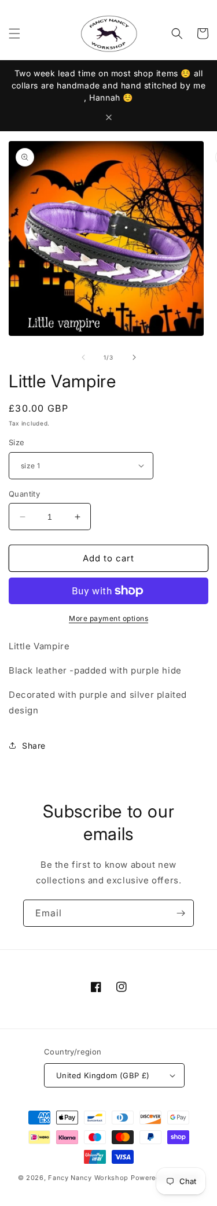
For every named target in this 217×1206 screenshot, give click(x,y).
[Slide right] (134, 357)
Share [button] (34, 745)
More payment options (108, 618)
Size (17, 442)
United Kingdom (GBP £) (103, 1075)
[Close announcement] (109, 117)
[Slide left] (83, 357)
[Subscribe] (180, 913)
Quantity (24, 493)
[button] (14, 33)
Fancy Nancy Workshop (88, 1178)
